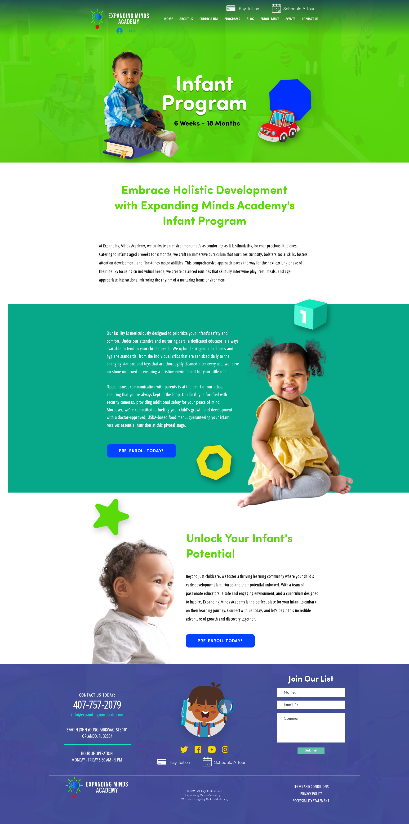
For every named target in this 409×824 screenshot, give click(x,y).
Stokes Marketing (217, 799)
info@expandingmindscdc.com (97, 714)
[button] (232, 18)
